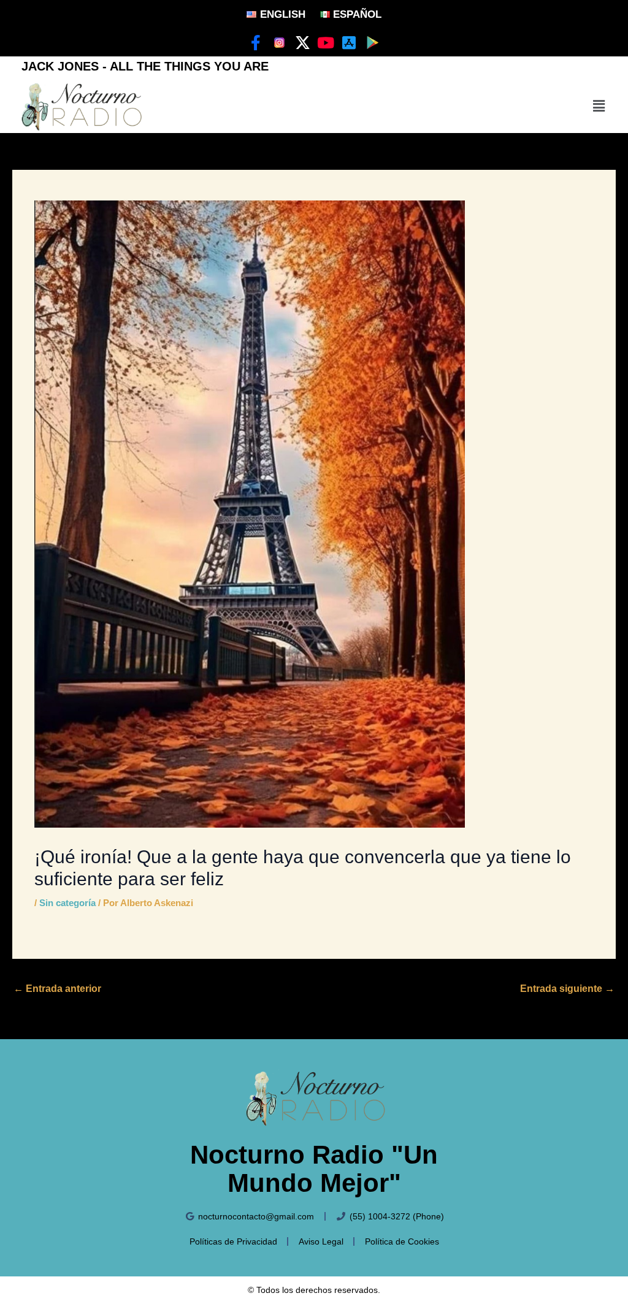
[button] (599, 106)
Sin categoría (67, 903)
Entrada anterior (57, 988)
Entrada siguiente (567, 988)
